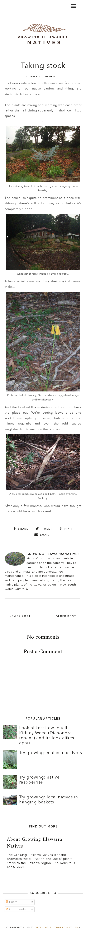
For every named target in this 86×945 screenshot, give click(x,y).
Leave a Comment (43, 76)
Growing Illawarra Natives (56, 927)
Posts (13, 902)
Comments (17, 909)
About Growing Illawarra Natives (34, 843)
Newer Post (20, 616)
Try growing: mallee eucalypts (50, 753)
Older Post (66, 616)
